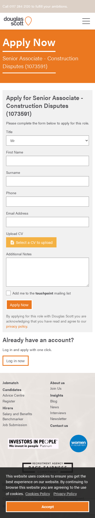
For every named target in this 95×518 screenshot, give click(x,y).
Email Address (17, 213)
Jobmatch (10, 382)
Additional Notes (19, 253)
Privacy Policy (65, 493)
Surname (13, 172)
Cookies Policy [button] (37, 493)
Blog (53, 400)
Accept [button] (48, 506)
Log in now (15, 360)
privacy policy (16, 326)
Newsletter (58, 418)
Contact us (59, 425)
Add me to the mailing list (41, 293)
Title (9, 131)
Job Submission (15, 424)
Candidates (12, 389)
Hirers (8, 407)
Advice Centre (13, 395)
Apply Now (19, 304)
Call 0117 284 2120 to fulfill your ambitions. (35, 6)
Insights (56, 395)
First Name (14, 152)
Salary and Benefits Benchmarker (17, 416)
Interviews (58, 412)
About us (57, 382)
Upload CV (14, 233)
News (54, 406)
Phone (11, 192)
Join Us (56, 388)
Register (9, 400)
